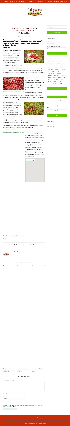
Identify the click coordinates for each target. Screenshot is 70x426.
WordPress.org (50, 126)
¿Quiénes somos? (51, 38)
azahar (49, 83)
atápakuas (56, 79)
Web (4, 401)
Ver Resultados (57, 110)
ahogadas (58, 63)
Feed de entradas (50, 121)
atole (49, 79)
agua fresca (51, 63)
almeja (61, 67)
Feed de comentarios (51, 124)
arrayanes (50, 75)
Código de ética (50, 43)
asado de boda (61, 77)
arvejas (49, 77)
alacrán (55, 65)
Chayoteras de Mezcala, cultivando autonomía (8, 369)
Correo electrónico (5, 397)
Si (47, 103)
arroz (63, 75)
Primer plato (23, 26)
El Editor (34, 244)
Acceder (48, 119)
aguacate (51, 61)
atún (61, 79)
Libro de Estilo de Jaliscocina (53, 46)
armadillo (59, 73)
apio (58, 71)
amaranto (63, 69)
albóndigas (50, 67)
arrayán (56, 75)
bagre (61, 83)
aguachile (58, 61)
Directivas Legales (51, 48)
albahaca (62, 65)
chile (4, 238)
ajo (64, 63)
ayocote (54, 81)
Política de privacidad (29, 405)
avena (49, 81)
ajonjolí (50, 65)
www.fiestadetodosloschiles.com (10, 129)
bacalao (55, 83)
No (48, 107)
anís (53, 71)
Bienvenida (49, 36)
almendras (57, 69)
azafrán (60, 81)
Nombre (5, 393)
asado (54, 77)
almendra (50, 69)
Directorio (49, 41)
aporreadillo (51, 73)
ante (49, 71)
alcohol (56, 67)
